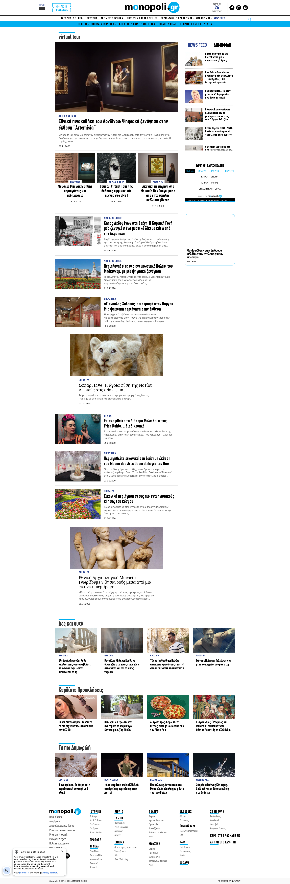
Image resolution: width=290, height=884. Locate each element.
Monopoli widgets (57, 839)
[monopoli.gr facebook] (231, 7)
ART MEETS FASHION (112, 18)
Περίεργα (94, 828)
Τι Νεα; (108, 415)
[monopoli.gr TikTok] (245, 7)
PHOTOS (131, 18)
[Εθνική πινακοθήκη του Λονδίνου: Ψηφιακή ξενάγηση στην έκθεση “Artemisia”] (116, 77)
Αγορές (117, 835)
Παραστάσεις (185, 851)
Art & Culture (68, 115)
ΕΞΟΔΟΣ (184, 24)
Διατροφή (118, 831)
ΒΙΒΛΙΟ (162, 24)
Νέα (116, 855)
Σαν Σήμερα (95, 824)
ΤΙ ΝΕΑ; (79, 18)
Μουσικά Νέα (96, 859)
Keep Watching (121, 859)
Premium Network (58, 834)
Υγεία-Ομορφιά (121, 827)
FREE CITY (199, 24)
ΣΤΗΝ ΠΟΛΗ (217, 811)
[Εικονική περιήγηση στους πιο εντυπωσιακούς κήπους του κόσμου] (78, 504)
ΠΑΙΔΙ (136, 24)
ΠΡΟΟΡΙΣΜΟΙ (185, 18)
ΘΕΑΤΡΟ (82, 24)
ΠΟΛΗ (173, 24)
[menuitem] (67, 18)
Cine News (94, 851)
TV (210, 24)
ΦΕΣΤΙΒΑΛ (149, 24)
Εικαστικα (110, 298)
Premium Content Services (62, 830)
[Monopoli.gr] (65, 814)
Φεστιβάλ (214, 824)
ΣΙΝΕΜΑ (95, 24)
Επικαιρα (84, 380)
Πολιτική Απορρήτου (59, 843)
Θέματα (152, 816)
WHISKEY (236, 881)
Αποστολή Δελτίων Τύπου (61, 826)
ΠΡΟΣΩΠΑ (92, 18)
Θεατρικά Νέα (96, 855)
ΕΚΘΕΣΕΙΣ (123, 24)
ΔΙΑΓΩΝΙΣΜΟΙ (203, 18)
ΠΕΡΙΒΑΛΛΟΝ (167, 18)
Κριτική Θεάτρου (156, 820)
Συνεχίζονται (120, 851)
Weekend (214, 820)
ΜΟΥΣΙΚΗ (108, 24)
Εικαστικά (94, 863)
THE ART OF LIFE (148, 18)
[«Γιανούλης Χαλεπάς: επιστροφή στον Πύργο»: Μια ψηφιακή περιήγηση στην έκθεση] (78, 312)
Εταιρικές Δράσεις (218, 828)
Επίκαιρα (93, 816)
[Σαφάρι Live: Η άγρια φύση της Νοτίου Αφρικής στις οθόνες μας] (116, 355)
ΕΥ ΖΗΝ (118, 818)
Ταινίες (182, 855)
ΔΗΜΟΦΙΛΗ (222, 45)
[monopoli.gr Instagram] (238, 7)
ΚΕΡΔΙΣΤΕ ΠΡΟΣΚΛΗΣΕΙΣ (225, 836)
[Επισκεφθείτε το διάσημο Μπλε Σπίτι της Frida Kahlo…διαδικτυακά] (78, 429)
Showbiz (93, 867)
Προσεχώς (153, 824)
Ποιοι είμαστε (55, 817)
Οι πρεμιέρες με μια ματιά (125, 847)
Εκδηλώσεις (185, 847)
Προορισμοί (119, 823)
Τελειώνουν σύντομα (158, 832)
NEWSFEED (219, 18)
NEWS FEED (197, 45)
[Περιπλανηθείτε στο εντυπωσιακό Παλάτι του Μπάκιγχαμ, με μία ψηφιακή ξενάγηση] (78, 274)
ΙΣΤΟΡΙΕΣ (66, 18)
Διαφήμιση (54, 821)
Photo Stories (96, 832)
